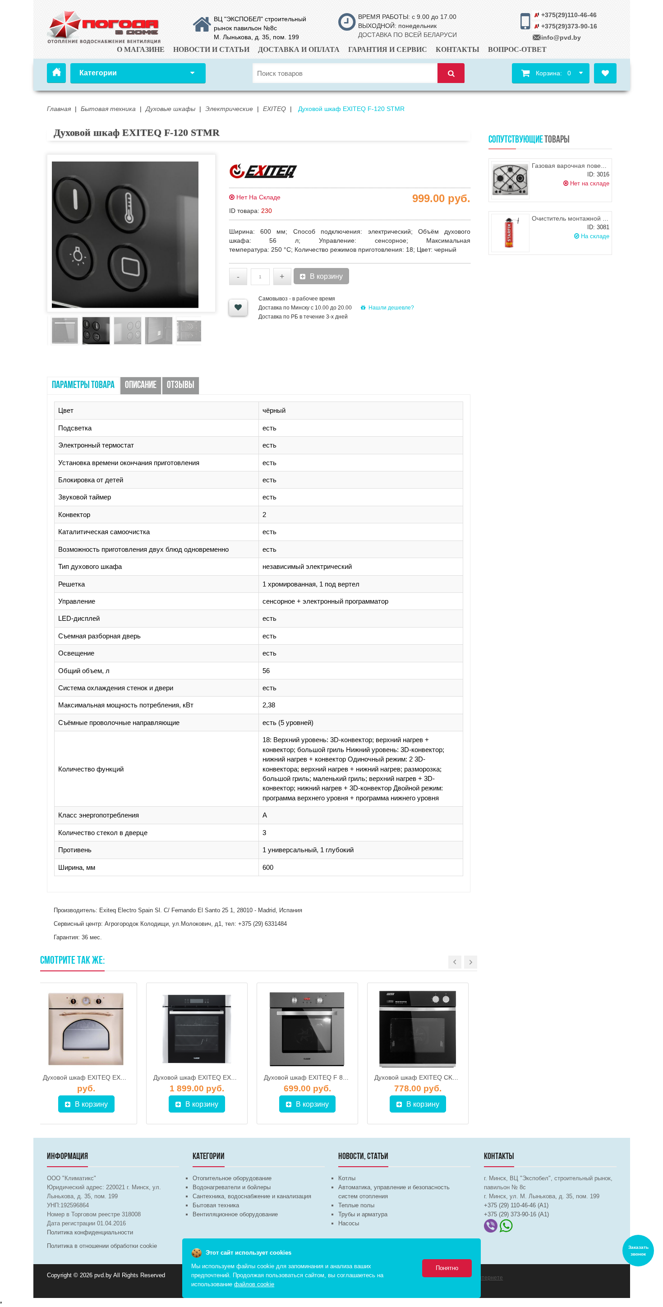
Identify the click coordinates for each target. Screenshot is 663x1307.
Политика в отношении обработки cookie (102, 1245)
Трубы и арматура (362, 1214)
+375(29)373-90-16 (569, 26)
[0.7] (1, 1302)
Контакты (457, 49)
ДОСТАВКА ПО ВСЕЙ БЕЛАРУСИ (407, 34)
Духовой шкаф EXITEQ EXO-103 (201, 1077)
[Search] (451, 73)
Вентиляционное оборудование (235, 1214)
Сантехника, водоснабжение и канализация (252, 1196)
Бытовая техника (216, 1205)
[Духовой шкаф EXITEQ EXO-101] (86, 1029)
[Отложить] (238, 308)
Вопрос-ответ (517, 49)
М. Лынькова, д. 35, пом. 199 (256, 37)
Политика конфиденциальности (90, 1232)
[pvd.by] (104, 26)
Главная (56, 73)
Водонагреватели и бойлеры (232, 1187)
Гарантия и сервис (387, 49)
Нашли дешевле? (391, 308)
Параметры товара (83, 385)
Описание (141, 385)
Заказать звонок (638, 1250)
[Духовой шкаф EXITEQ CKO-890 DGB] (417, 1029)
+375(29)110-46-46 (569, 14)
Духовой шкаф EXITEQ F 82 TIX (311, 1077)
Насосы (348, 1223)
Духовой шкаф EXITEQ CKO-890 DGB (430, 1077)
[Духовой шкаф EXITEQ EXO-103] (196, 1029)
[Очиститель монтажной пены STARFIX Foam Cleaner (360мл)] (510, 233)
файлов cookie (254, 1284)
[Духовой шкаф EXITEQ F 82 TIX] (307, 1029)
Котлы (346, 1178)
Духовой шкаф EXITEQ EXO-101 (90, 1077)
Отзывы (180, 385)
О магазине (141, 49)
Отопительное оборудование (232, 1178)
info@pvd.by (561, 37)
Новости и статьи (211, 49)
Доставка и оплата (299, 49)
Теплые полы (356, 1205)
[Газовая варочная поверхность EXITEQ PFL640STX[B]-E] (510, 180)
